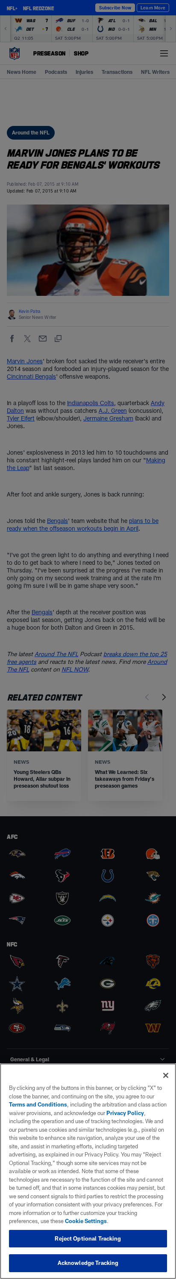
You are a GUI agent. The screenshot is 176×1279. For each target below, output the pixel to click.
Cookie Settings (86, 1221)
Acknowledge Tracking (88, 1262)
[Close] (165, 1075)
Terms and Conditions (38, 1104)
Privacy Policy (125, 1113)
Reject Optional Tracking (88, 1238)
